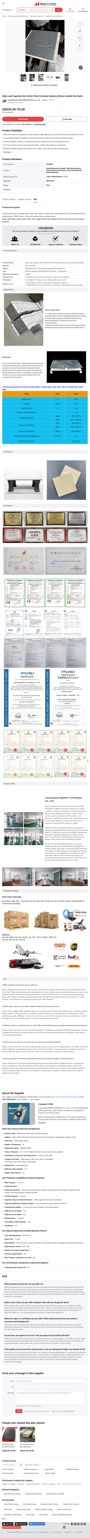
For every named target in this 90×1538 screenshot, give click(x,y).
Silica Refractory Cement (12, 1494)
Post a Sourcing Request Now (63, 1411)
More (4, 1519)
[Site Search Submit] (59, 10)
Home (4, 16)
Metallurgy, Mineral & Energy (18, 16)
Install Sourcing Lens (13, 1527)
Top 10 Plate (30, 1515)
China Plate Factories (11, 1504)
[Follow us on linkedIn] (64, 1527)
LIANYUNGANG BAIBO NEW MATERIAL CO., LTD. (23, 100)
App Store (7, 1524)
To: (13, 1387)
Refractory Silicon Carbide (44, 1509)
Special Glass (49, 1469)
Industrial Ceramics (30, 1469)
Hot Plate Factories (29, 1504)
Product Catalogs (33, 1465)
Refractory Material (36, 16)
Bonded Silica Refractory (33, 1494)
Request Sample (40, 124)
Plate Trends (43, 1515)
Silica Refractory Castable (55, 1494)
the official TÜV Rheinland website (65, 1097)
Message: (11, 1393)
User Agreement (57, 1532)
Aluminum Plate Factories (49, 1504)
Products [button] (22, 10)
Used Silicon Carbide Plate (13, 1515)
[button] (3, 3)
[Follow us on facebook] (72, 1524)
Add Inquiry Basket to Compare (45, 85)
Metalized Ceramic (72, 1469)
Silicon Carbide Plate (64, 1509)
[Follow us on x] (75, 1524)
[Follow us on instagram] (78, 1524)
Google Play (21, 1524)
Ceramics (20, 1182)
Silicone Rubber (50, 1473)
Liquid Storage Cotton (31, 1473)
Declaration (68, 1532)
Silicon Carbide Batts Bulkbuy (62, 1515)
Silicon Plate (8, 1509)
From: (12, 1381)
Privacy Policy (78, 1532)
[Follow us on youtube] (81, 1524)
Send (19, 1411)
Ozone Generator (8, 1473)
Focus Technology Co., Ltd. (30, 1532)
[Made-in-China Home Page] (45, 4)
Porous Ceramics (8, 1469)
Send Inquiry (23, 119)
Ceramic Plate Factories (71, 1504)
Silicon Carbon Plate (23, 1509)
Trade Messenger (37, 1524)
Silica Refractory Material (54, 16)
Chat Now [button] (68, 119)
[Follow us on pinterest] (85, 1524)
